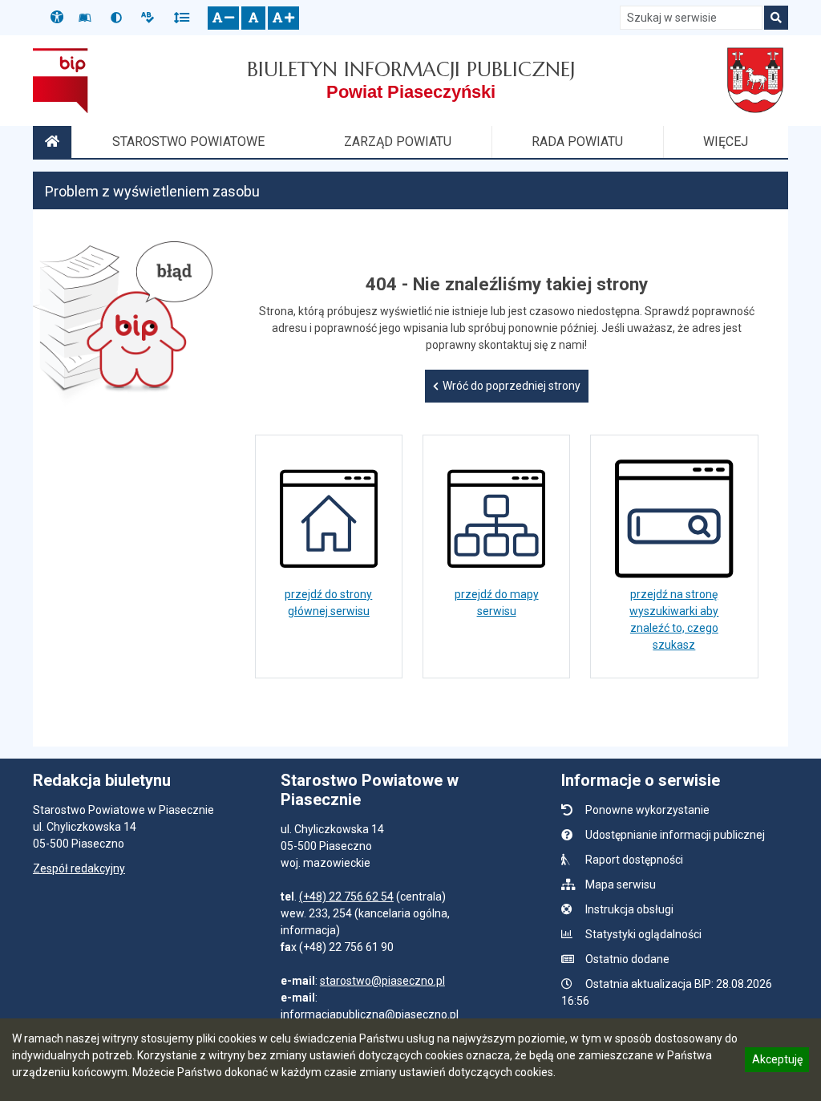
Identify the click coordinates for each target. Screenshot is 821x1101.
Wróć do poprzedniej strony (511, 385)
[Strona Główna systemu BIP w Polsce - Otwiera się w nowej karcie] (60, 80)
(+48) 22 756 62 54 (346, 896)
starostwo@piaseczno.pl (382, 980)
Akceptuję (777, 1062)
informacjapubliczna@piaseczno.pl (370, 1014)
